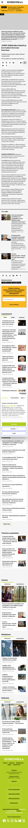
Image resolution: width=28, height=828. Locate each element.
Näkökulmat (19, 763)
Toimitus (14, 781)
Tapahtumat (16, 764)
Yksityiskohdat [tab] (14, 398)
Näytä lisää (6, 524)
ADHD (3, 282)
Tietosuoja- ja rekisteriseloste (14, 813)
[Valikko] (2, 2)
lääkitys (13, 282)
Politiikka (4, 7)
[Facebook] (5, 821)
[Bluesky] (20, 822)
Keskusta (11, 763)
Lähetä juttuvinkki (14, 794)
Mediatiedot (14, 803)
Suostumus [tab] (5, 398)
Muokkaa (13, 428)
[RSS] (16, 821)
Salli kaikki (14, 424)
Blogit (9, 764)
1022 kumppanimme (11, 405)
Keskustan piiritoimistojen (16, 810)
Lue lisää (18, 10)
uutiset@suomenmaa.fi (14, 773)
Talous (2, 14)
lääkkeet (18, 282)
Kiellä (14, 433)
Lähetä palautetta (14, 798)
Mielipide (4, 662)
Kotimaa (8, 282)
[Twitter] (8, 822)
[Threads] (23, 822)
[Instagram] (12, 821)
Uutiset (3, 326)
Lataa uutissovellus (14, 789)
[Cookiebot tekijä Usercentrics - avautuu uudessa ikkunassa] (19, 394)
